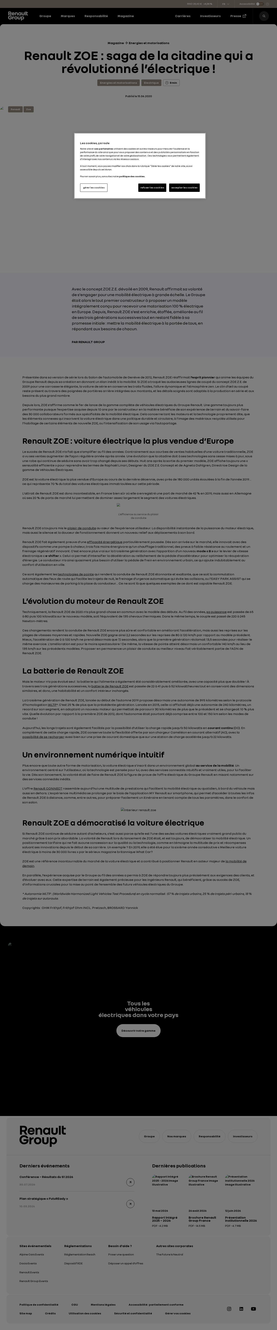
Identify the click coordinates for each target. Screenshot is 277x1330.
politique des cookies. (132, 176)
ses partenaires (103, 148)
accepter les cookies (184, 187)
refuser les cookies (152, 187)
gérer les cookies (94, 187)
